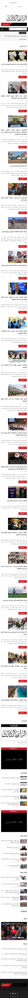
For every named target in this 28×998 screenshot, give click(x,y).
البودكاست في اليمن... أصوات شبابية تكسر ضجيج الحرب (14, 199)
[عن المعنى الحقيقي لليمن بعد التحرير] (23, 854)
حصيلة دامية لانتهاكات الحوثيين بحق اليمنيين (14, 232)
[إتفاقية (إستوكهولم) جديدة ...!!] (23, 866)
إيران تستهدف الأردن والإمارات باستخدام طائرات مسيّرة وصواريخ (15, 37)
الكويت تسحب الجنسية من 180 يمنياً (17, 501)
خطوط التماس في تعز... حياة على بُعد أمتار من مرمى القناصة (14, 567)
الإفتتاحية (24, 721)
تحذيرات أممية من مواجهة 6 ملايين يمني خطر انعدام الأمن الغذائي (14, 434)
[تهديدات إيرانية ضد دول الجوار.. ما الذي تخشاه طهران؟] (23, 898)
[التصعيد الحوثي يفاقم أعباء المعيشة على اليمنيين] (17, 356)
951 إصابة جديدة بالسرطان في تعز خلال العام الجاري (14, 633)
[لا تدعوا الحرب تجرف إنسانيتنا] (23, 848)
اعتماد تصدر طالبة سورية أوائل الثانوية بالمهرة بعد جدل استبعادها (14, 97)
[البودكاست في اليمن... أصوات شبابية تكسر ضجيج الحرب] (17, 189)
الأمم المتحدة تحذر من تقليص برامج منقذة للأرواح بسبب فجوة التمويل (14, 298)
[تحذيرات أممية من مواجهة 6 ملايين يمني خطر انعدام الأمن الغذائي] (17, 424)
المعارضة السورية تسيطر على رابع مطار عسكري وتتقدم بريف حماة (10, 804)
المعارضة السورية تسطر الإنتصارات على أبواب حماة (10, 797)
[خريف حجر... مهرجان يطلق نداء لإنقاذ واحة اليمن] (17, 657)
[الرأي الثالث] (16, 17)
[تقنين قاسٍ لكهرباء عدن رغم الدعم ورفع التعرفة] (17, 390)
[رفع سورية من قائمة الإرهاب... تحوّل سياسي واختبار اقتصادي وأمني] (23, 891)
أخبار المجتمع (23, 46)
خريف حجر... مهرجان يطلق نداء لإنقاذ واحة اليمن (14, 667)
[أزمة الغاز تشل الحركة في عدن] (17, 157)
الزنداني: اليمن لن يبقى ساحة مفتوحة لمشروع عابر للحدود (14, 949)
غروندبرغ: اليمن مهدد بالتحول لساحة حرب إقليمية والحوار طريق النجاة (14, 966)
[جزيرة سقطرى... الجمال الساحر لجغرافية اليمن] (17, 691)
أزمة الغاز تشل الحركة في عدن (18, 166)
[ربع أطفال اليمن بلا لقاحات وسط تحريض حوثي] (17, 257)
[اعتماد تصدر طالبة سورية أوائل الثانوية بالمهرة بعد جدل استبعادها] (17, 87)
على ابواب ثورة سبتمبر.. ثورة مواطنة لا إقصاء (10, 860)
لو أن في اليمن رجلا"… (22, 742)
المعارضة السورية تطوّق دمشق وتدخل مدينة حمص (10, 790)
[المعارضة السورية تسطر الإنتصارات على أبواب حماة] (23, 797)
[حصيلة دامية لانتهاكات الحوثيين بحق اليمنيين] (17, 223)
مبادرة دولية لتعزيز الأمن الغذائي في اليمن (15, 600)
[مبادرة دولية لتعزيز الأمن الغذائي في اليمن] (17, 592)
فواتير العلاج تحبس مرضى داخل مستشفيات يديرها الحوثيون (14, 332)
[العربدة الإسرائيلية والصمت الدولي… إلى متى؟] (23, 884)
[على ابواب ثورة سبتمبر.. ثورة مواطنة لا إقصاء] (23, 860)
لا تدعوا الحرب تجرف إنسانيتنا (13, 847)
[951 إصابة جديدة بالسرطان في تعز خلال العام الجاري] (17, 623)
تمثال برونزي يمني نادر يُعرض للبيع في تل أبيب (14, 64)
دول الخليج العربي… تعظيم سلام (12, 784)
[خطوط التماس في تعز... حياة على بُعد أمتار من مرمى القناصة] (17, 558)
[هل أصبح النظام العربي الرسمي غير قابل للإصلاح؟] (23, 878)
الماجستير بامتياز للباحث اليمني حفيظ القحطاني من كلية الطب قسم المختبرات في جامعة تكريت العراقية (14, 132)
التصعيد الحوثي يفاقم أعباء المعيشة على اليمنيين (14, 366)
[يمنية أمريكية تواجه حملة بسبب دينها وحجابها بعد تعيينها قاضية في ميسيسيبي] (17, 458)
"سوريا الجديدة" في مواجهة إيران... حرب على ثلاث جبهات (10, 904)
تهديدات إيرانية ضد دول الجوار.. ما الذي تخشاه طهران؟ (10, 898)
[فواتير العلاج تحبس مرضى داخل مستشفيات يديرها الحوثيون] (17, 322)
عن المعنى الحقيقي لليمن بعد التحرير (11, 853)
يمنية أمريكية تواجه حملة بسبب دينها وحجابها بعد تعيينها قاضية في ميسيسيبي (14, 468)
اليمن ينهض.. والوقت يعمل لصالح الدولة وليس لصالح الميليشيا (10, 841)
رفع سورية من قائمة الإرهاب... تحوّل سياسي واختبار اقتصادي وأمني (10, 891)
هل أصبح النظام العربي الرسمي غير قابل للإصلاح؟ (10, 878)
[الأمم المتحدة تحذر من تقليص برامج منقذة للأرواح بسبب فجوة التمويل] (17, 288)
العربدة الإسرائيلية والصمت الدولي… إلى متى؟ (10, 884)
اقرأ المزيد (22, 77)
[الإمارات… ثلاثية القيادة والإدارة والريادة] (23, 778)
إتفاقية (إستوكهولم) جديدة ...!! (12, 866)
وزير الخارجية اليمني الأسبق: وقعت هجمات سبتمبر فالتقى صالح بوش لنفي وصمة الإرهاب (14, 973)
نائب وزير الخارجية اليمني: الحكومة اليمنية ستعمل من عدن (14, 954)
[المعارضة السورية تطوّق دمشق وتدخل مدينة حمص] (23, 790)
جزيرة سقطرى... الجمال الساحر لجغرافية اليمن (14, 700)
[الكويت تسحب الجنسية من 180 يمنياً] (17, 492)
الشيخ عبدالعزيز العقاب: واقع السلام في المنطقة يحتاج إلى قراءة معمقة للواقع (14, 959)
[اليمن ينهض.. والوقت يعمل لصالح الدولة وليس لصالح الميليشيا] (23, 841)
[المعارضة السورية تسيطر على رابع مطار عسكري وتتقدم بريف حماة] (23, 803)
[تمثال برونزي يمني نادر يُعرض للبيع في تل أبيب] (17, 56)
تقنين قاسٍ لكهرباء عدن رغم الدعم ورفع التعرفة (14, 400)
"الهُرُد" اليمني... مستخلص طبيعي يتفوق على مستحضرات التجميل (14, 533)
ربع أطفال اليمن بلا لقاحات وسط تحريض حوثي (14, 265)
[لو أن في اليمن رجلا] (14, 732)
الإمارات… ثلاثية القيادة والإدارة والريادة (10, 778)
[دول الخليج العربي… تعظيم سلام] (23, 784)
